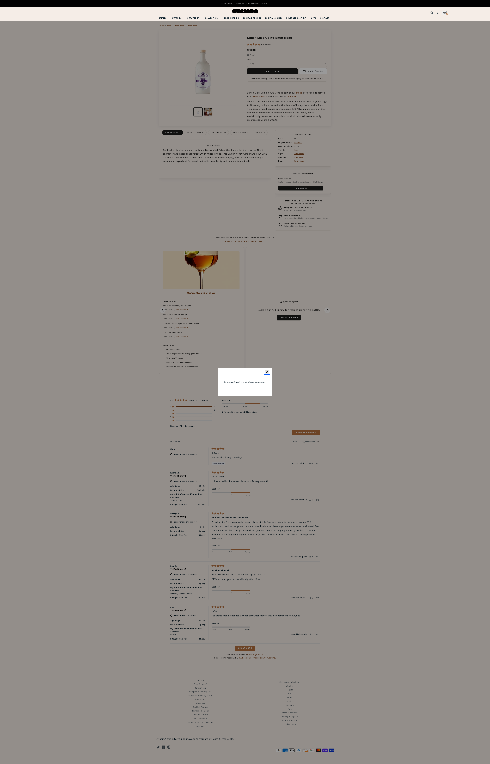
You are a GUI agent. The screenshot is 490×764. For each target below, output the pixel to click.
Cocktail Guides (274, 18)
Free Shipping (231, 18)
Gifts (313, 18)
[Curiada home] (245, 11)
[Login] (438, 12)
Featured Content (296, 18)
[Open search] (432, 13)
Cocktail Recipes (252, 18)
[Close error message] (267, 372)
